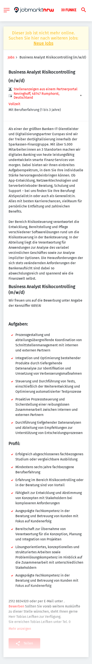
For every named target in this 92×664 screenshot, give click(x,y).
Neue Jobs (43, 43)
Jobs (11, 57)
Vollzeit (14, 104)
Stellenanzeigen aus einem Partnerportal (45, 89)
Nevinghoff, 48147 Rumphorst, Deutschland (36, 96)
